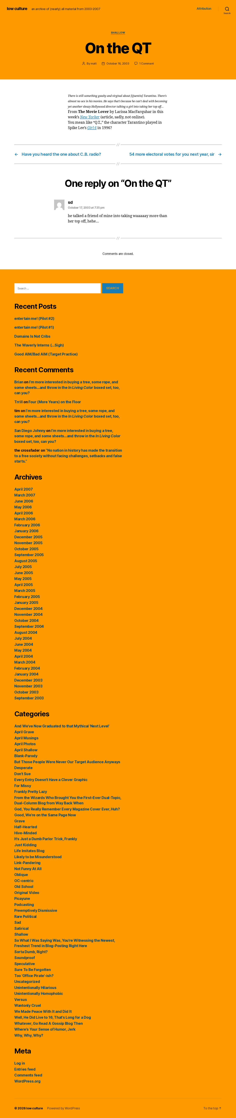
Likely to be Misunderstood (38, 857)
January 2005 (26, 602)
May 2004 (23, 650)
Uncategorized (27, 981)
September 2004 (29, 626)
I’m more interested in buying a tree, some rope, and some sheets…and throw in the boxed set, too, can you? (67, 387)
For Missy (22, 786)
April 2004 (23, 656)
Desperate (23, 768)
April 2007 (23, 489)
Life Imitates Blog (29, 851)
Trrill (18, 402)
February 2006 (27, 525)
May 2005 (23, 579)
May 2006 (23, 507)
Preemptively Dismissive (35, 910)
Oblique (21, 875)
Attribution (204, 8)
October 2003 (26, 692)
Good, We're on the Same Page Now (45, 815)
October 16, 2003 (117, 63)
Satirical (21, 928)
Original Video (26, 893)
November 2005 (28, 543)
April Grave (24, 732)
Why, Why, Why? (28, 1035)
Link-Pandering (27, 863)
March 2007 (24, 495)
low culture (17, 9)
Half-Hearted (25, 827)
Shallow (118, 32)
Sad (17, 922)
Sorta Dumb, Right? (31, 952)
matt (94, 63)
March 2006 (24, 519)
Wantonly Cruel (27, 1005)
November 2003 (28, 686)
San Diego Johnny (29, 430)
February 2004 (27, 668)
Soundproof (24, 958)
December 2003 (28, 680)
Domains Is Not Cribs (32, 336)
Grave (19, 821)
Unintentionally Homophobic (38, 993)
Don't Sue (22, 774)
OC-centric (23, 881)
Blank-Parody (25, 756)
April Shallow (25, 750)
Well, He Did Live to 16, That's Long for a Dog (52, 1017)
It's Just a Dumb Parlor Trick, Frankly (45, 839)
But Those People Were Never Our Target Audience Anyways (67, 762)
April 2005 (23, 585)
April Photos (25, 744)
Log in (19, 1063)
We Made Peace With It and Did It (43, 1011)
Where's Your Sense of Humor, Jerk (44, 1029)
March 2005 (24, 590)
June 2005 (23, 573)
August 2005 (25, 561)
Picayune (22, 898)
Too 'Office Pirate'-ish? (34, 976)
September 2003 (29, 698)
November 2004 (28, 614)
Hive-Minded (25, 833)
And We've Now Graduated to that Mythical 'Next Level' (61, 726)
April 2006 (23, 513)
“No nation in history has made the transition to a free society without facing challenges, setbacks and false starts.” (68, 455)
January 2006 (26, 531)
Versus (20, 999)
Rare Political (25, 916)
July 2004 (23, 638)
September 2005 (29, 555)
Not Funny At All (28, 869)
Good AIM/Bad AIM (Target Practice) (46, 354)
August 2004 (25, 632)
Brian (18, 382)
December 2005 (28, 537)
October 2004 (26, 620)
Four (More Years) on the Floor (55, 402)
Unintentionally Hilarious (35, 987)
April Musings (26, 738)
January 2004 (26, 674)
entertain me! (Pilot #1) (34, 327)
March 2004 (24, 662)
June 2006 (23, 501)
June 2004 (23, 644)
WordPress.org (27, 1081)
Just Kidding (25, 845)
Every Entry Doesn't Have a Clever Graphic (50, 780)
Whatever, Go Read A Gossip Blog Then (48, 1023)
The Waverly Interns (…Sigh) (39, 345)
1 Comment (146, 63)
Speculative (24, 964)
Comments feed (28, 1075)
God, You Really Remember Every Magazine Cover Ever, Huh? (67, 809)
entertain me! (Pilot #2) (34, 318)
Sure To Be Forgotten (32, 970)
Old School (23, 886)
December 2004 (28, 608)
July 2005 (23, 567)
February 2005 (27, 597)
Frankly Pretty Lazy (30, 792)
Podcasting (24, 904)
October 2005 (26, 549)
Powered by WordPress (63, 1108)
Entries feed (25, 1069)
